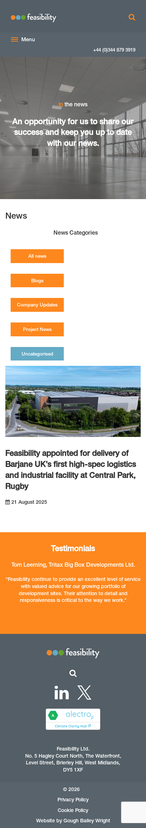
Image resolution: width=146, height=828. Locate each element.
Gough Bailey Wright (86, 820)
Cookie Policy (73, 810)
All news (37, 256)
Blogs (37, 280)
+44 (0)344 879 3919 (114, 50)
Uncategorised (37, 354)
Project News (37, 329)
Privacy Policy (73, 799)
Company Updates (37, 305)
